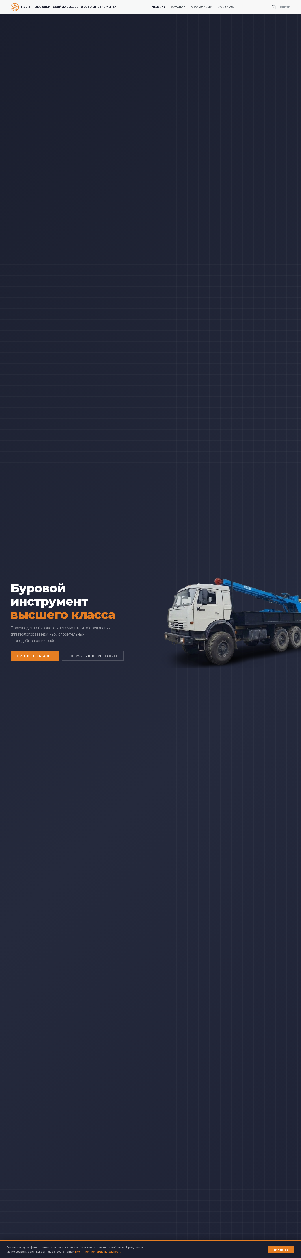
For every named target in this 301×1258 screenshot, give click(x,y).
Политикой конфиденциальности (98, 1251)
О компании (201, 7)
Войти (285, 7)
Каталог (178, 7)
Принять (281, 1249)
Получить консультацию (92, 656)
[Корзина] (274, 7)
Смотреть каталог (34, 656)
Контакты (226, 7)
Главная (159, 7)
